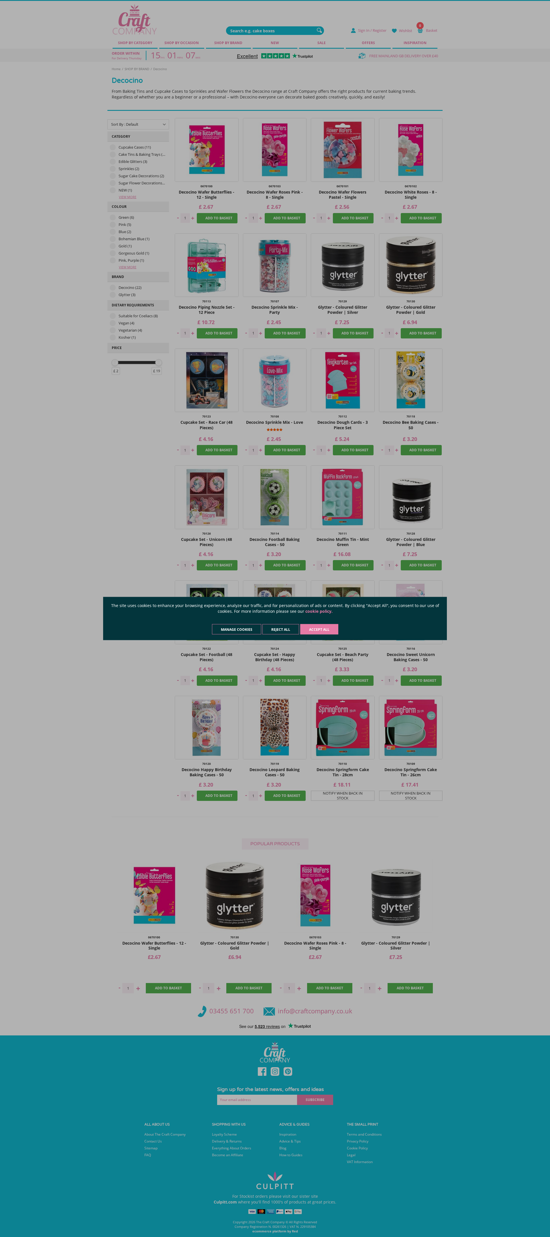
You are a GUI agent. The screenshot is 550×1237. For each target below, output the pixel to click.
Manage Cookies (236, 629)
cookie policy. (319, 611)
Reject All (280, 629)
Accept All (319, 629)
